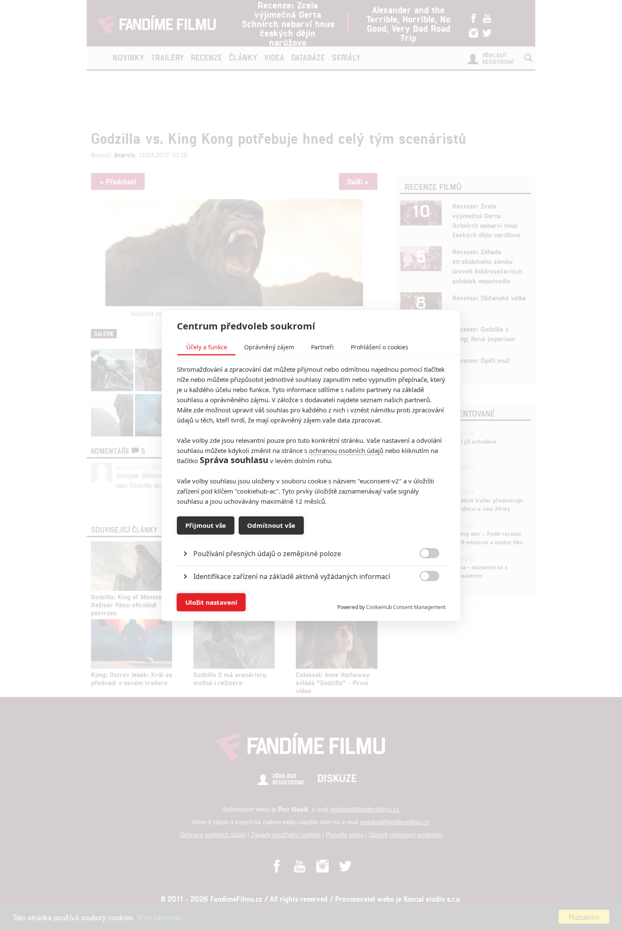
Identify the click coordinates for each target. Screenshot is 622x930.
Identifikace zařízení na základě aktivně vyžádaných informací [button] (291, 576)
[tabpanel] (311, 534)
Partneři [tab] (322, 347)
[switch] (422, 598)
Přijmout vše (205, 525)
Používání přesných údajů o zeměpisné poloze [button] (267, 553)
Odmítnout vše (271, 525)
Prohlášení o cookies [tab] (379, 347)
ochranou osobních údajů (346, 450)
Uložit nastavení (211, 602)
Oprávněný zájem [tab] (269, 347)
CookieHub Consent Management (406, 606)
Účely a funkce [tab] (206, 347)
